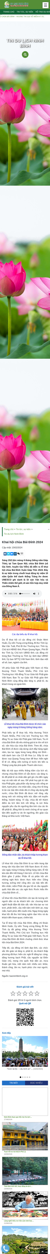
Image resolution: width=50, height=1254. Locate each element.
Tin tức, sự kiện (25, 12)
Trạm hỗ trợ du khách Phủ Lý (15, 1152)
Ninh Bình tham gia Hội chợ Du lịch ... (18, 1117)
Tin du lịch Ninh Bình (14, 534)
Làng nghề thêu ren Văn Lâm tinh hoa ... (19, 1221)
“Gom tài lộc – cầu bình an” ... (20, 1069)
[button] (20, 1077)
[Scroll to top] (42, 1251)
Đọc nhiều (36, 1083)
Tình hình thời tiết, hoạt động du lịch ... (18, 1186)
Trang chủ (8, 12)
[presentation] (3, 1051)
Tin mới (13, 1083)
